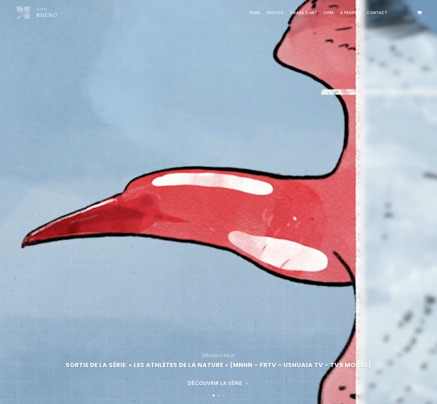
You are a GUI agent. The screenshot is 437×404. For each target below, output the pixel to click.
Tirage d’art (303, 12)
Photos (275, 12)
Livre (329, 12)
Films (254, 12)
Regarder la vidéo (215, 389)
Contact (377, 12)
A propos (350, 12)
